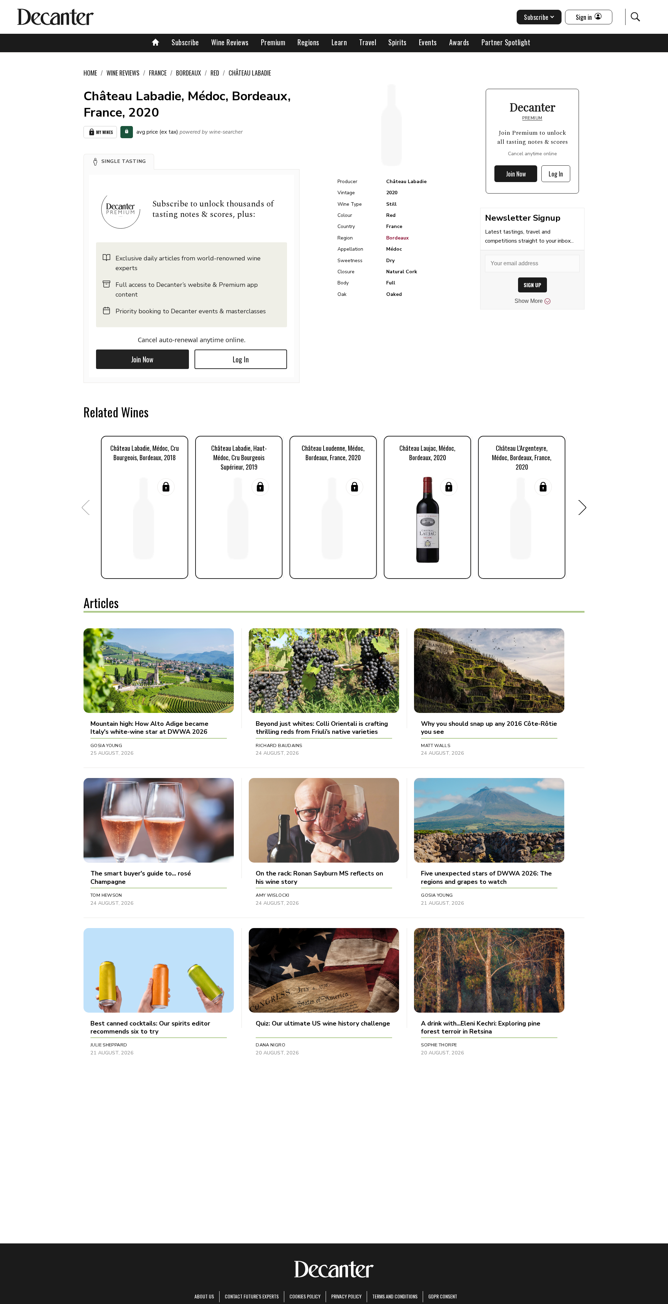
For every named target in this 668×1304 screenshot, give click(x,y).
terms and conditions (395, 1296)
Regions (308, 42)
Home (90, 72)
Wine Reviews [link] (123, 72)
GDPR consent (442, 1296)
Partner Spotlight (506, 42)
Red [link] (214, 72)
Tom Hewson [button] (106, 895)
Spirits (397, 42)
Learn (339, 42)
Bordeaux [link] (188, 72)
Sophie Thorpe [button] (439, 1045)
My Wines (104, 132)
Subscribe (185, 42)
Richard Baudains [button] (279, 746)
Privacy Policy (346, 1296)
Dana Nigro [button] (270, 1045)
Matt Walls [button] (435, 746)
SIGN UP (532, 285)
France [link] (158, 72)
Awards (459, 42)
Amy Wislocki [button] (272, 895)
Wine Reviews (230, 42)
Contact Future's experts (252, 1296)
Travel (367, 42)
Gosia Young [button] (106, 746)
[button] (119, 161)
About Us (204, 1296)
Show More (529, 301)
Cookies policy (304, 1296)
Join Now (142, 359)
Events (428, 42)
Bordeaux (397, 238)
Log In (241, 359)
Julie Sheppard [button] (108, 1045)
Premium (273, 42)
